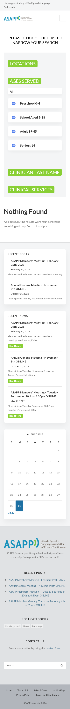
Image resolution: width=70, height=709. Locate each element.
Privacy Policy (23, 694)
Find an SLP (22, 690)
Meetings (37, 626)
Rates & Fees (40, 690)
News (26, 626)
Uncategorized (12, 626)
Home (8, 690)
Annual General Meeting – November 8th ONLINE (37, 585)
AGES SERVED (24, 81)
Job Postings (58, 690)
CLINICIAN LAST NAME (35, 172)
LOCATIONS (23, 63)
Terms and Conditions (47, 694)
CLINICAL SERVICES (31, 189)
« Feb (11, 513)
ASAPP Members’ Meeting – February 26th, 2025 (37, 579)
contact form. (53, 648)
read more (15, 346)
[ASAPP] (18, 18)
